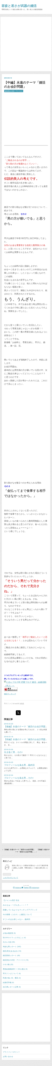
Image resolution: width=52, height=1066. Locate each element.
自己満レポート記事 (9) (12, 987)
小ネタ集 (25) (8, 964)
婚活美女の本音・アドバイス (13, 91)
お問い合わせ (8, 1056)
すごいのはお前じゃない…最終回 (16, 919)
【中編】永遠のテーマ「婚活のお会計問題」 (24, 84)
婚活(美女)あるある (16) (12, 951)
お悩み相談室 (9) (9, 933)
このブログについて (10, 877)
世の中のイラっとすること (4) (14, 937)
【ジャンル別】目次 (11, 900)
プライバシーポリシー (11, 1052)
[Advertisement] (26, 43)
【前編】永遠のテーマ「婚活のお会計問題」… (32, 850)
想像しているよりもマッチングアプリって (20, 909)
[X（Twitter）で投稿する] (18, 712)
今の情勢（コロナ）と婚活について (17, 914)
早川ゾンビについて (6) (12, 973)
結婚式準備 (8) (8, 982)
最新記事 (6, 895)
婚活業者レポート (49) (11, 955)
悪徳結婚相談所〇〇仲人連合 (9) (15, 969)
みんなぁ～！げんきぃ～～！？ (15, 905)
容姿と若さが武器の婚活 (19, 5)
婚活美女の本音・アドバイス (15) (16, 960)
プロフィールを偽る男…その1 (19, 777)
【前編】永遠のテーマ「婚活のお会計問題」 (26, 739)
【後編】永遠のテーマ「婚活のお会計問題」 (26, 726)
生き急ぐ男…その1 (13, 752)
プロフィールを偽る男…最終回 (19, 764)
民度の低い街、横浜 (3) (12, 978)
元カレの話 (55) (9, 942)
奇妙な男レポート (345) (12, 946)
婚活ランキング (10, 694)
